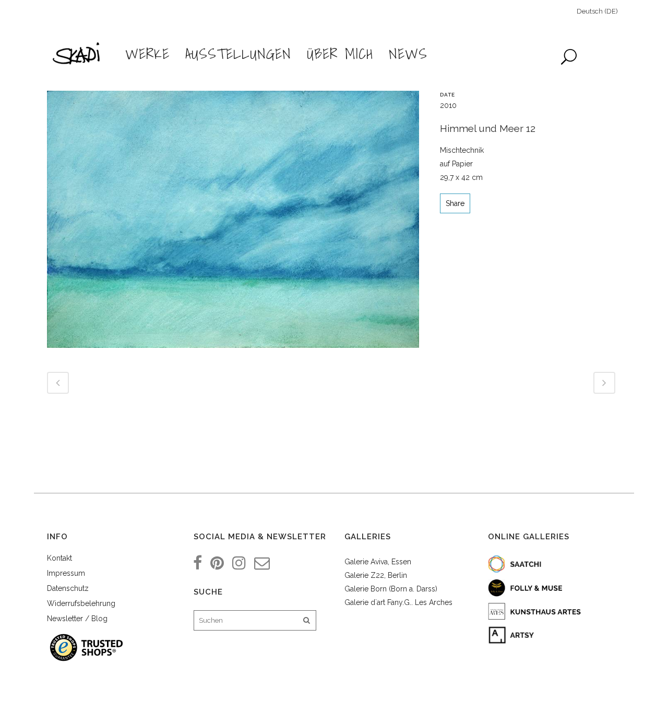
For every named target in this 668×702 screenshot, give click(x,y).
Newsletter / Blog (77, 618)
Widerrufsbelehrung (81, 603)
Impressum (66, 573)
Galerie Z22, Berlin (375, 575)
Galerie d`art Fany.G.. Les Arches (398, 602)
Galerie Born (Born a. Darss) (390, 589)
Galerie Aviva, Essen (377, 562)
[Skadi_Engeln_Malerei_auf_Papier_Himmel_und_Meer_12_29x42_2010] (233, 223)
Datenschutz (68, 588)
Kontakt (59, 558)
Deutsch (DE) (597, 11)
